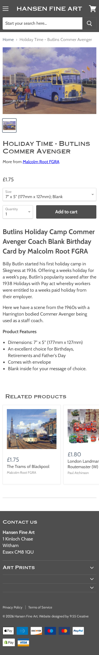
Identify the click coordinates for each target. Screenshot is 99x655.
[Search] (89, 23)
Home (8, 39)
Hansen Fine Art (26, 616)
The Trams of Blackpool (28, 466)
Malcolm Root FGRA (41, 161)
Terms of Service (40, 607)
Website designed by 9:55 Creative (64, 616)
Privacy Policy (12, 607)
